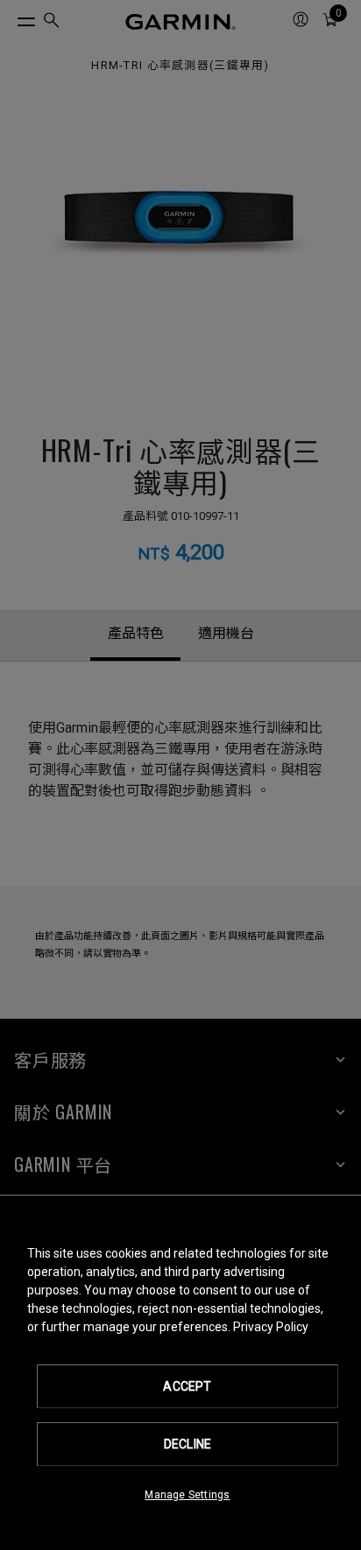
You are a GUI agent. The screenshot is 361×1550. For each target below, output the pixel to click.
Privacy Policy (270, 1327)
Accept (187, 1386)
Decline (187, 1444)
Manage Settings (187, 1495)
